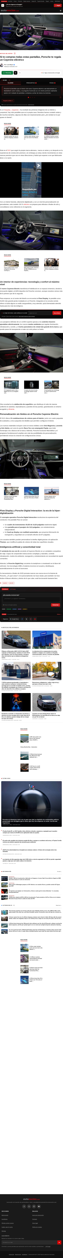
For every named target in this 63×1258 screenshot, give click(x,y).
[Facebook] (24, 1206)
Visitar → (59, 614)
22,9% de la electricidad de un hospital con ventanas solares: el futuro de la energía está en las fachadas (30, 850)
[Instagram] (34, 1206)
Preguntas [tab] (31, 83)
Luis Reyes (10, 64)
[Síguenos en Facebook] (22, 619)
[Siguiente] (60, 97)
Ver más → (59, 871)
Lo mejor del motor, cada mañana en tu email (15, 313)
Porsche (11, 583)
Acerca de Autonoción (38, 1215)
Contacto (34, 1219)
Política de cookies (37, 1227)
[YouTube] (39, 1206)
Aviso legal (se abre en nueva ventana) (27, 316)
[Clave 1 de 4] (28, 97)
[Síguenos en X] (26, 619)
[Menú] (61, 10)
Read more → (59, 905)
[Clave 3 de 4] (32, 97)
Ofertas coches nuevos (8, 1223)
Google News (15, 619)
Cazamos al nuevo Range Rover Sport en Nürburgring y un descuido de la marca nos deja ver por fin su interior (46, 715)
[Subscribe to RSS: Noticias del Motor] (15, 53)
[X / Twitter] (29, 1206)
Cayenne (5, 583)
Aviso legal (35, 1223)
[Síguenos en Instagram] (30, 619)
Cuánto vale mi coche (7, 1227)
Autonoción (11, 1254)
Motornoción (5, 1215)
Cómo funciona (31, 104)
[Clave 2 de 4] (30, 97)
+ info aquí (47, 1246)
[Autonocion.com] (10, 10)
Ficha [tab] (52, 83)
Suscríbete (57, 313)
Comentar (55, 605)
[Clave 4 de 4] (34, 97)
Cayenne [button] (11, 110)
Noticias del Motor (6, 53)
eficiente (11, 409)
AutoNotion (5, 1219)
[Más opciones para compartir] (20, 73)
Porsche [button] (7, 110)
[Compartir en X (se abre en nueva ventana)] (15, 73)
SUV (9, 150)
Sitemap (4, 1231)
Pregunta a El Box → (8, 100)
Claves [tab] (10, 83)
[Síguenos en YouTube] (35, 619)
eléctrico (27, 204)
